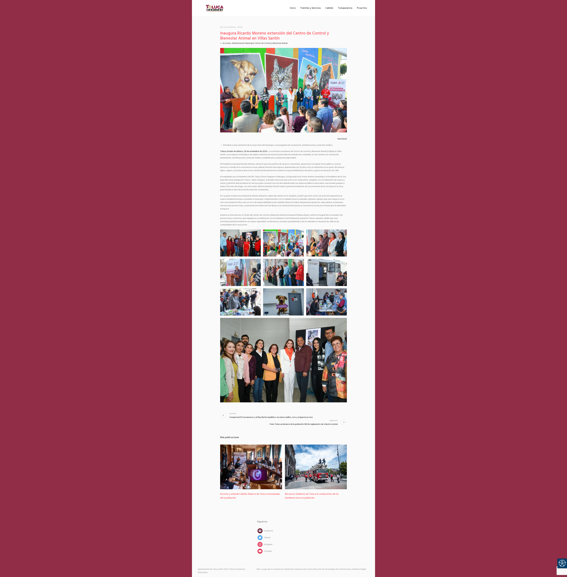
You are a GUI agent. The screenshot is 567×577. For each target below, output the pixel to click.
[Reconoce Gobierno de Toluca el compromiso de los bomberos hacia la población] (251, 467)
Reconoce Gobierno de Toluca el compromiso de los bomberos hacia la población (247, 496)
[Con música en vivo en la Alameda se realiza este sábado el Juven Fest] (316, 467)
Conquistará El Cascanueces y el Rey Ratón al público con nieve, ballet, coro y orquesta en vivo (271, 417)
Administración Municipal (243, 43)
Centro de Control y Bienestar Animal (271, 43)
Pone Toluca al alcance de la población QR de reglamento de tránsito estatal (304, 424)
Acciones (227, 43)
